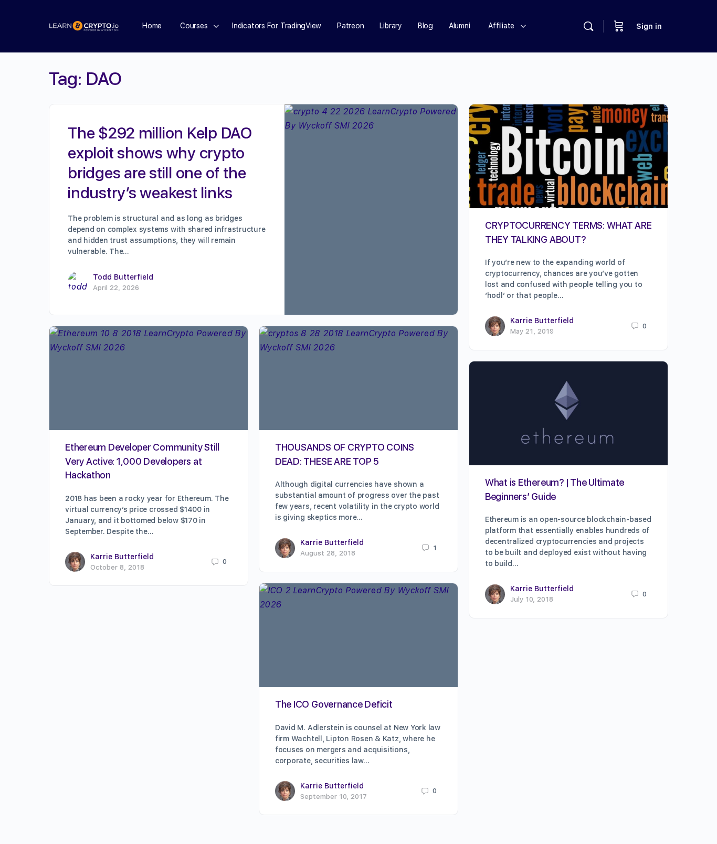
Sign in (649, 26)
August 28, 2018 (327, 553)
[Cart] (619, 26)
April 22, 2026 (116, 288)
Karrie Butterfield (542, 320)
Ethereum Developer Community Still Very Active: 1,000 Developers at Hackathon (142, 461)
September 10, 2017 (333, 796)
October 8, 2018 (117, 567)
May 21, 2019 (532, 331)
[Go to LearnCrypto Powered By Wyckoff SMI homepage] (84, 25)
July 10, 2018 (531, 599)
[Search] (588, 26)
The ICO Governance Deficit (334, 704)
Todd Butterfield (123, 277)
